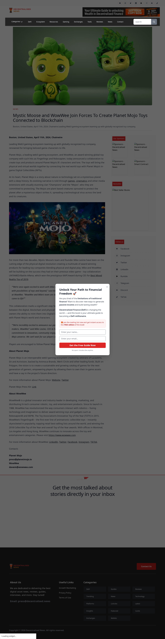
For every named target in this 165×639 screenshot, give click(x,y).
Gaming (66, 22)
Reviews (100, 22)
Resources (54, 22)
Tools (90, 22)
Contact (120, 22)
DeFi (30, 22)
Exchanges (78, 22)
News (110, 22)
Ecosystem (40, 22)
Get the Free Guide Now (82, 345)
